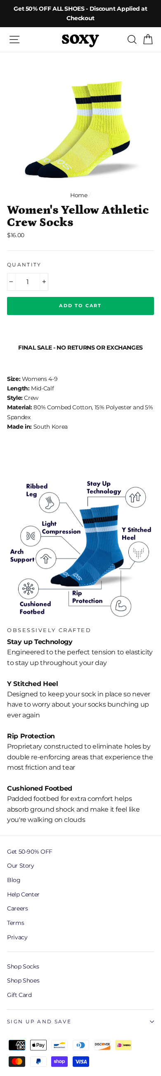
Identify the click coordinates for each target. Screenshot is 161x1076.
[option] (80, 13)
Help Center (23, 894)
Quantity (24, 265)
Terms (15, 923)
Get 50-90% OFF (29, 851)
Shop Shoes (23, 980)
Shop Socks (23, 966)
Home (79, 195)
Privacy (17, 937)
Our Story (20, 865)
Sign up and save (39, 1022)
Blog (14, 880)
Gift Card (19, 995)
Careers (17, 908)
